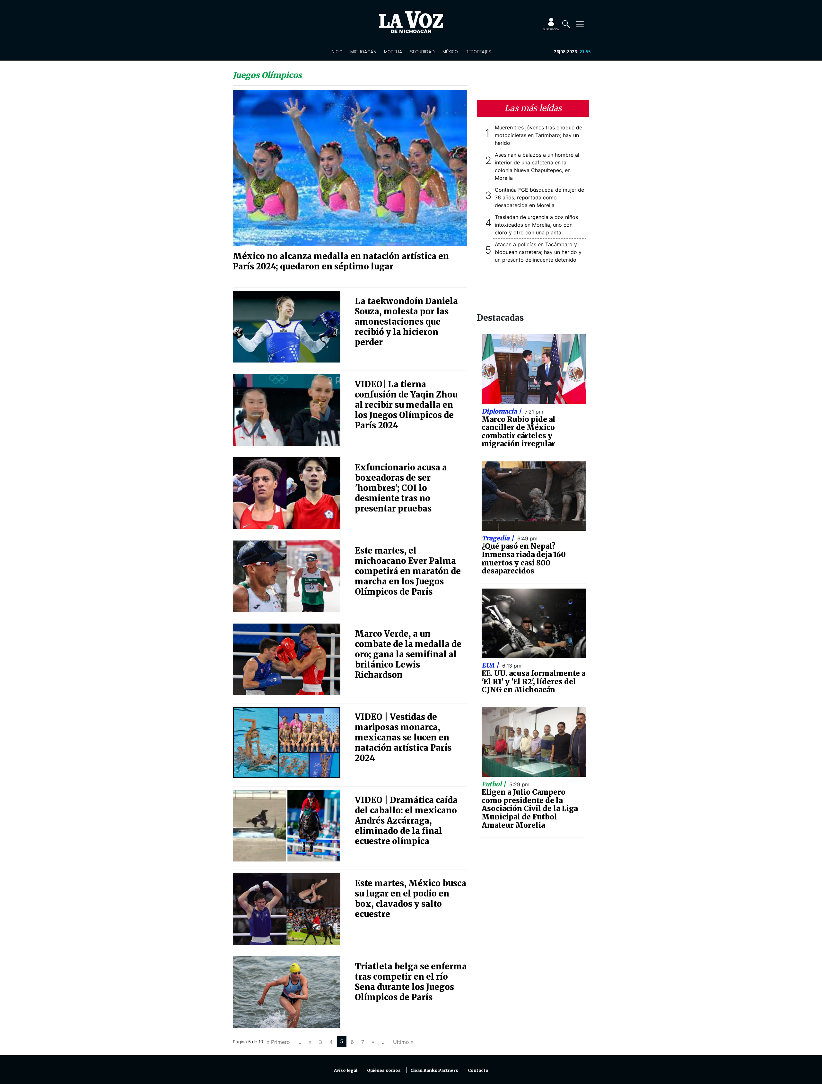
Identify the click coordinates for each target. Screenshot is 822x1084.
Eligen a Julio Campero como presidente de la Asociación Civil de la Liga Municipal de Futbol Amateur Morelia (530, 808)
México (450, 51)
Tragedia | (498, 538)
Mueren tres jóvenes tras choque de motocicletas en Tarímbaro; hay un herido (538, 135)
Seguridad (422, 51)
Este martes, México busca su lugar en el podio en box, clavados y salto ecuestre (410, 898)
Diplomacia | (502, 411)
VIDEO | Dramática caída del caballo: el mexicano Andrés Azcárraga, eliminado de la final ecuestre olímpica (406, 820)
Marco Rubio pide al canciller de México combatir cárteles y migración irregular (518, 432)
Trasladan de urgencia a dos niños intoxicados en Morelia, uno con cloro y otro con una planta (536, 225)
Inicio (337, 51)
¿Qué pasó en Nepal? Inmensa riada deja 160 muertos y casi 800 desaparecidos (524, 558)
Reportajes (478, 51)
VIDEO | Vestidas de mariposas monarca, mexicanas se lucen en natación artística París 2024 (403, 737)
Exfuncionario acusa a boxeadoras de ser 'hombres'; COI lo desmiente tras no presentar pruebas (401, 488)
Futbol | (494, 784)
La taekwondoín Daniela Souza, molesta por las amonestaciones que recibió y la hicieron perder (406, 321)
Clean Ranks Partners (434, 1070)
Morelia (393, 51)
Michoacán (363, 51)
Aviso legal (345, 1070)
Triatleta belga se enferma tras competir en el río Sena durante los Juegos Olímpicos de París (411, 981)
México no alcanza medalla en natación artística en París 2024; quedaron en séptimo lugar (341, 261)
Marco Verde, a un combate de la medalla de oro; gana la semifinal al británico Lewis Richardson (408, 654)
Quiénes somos (384, 1070)
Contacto (478, 1070)
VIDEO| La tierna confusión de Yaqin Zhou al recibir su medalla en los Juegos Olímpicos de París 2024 (406, 405)
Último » (403, 1042)
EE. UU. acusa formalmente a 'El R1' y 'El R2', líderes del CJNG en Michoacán (533, 681)
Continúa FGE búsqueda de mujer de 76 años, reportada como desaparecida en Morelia (539, 197)
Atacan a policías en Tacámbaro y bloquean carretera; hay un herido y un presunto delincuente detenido (538, 252)
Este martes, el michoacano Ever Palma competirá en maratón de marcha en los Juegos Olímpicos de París (408, 571)
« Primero (278, 1042)
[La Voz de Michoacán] (411, 22)
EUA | (491, 665)
